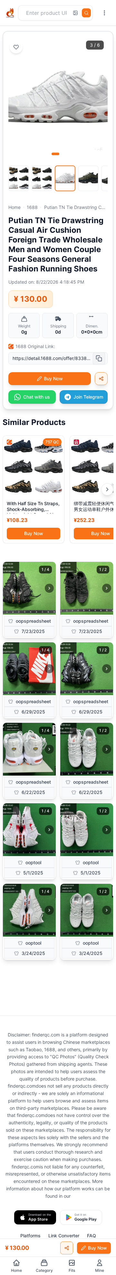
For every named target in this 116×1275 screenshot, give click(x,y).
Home (14, 207)
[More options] (104, 12)
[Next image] (49, 588)
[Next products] (107, 489)
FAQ (91, 1235)
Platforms (30, 1235)
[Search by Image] (75, 12)
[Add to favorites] (16, 47)
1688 (32, 207)
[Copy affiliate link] (101, 378)
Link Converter (63, 1235)
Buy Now (33, 533)
